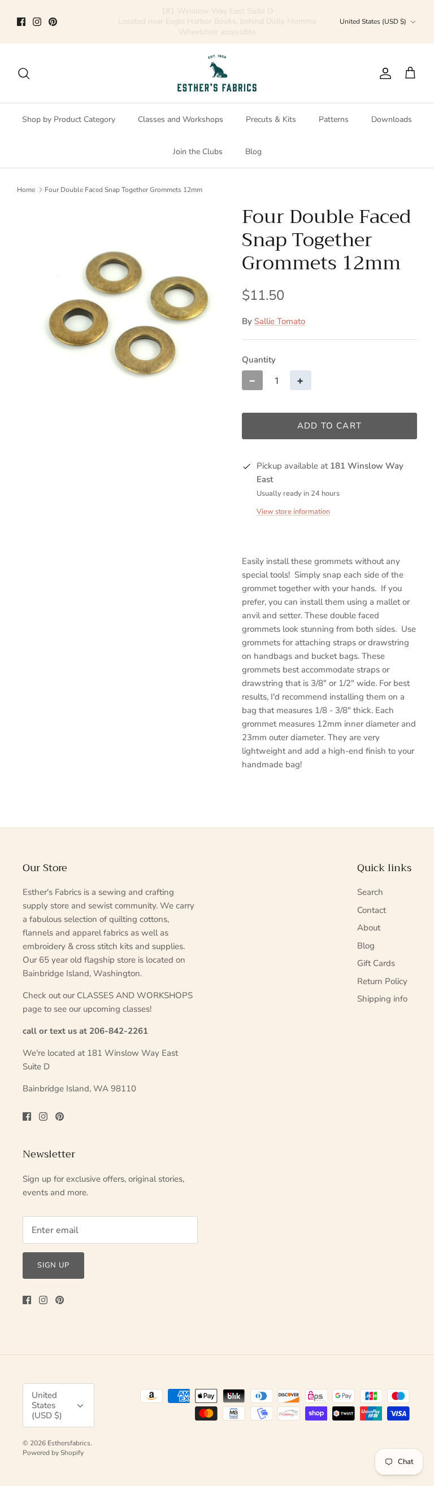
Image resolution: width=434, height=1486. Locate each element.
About (368, 927)
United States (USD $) (373, 21)
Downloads (391, 119)
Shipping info (382, 998)
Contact (371, 910)
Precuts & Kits (271, 119)
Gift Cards (376, 963)
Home (26, 189)
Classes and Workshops (180, 119)
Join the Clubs (198, 151)
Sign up (53, 1265)
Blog (253, 151)
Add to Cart (329, 425)
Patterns (334, 119)
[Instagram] (37, 22)
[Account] (383, 73)
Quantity (259, 359)
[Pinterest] (53, 22)
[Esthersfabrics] (217, 73)
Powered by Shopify (53, 1452)
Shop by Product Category (68, 119)
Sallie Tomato (279, 321)
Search (370, 892)
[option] (117, 305)
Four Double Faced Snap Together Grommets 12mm (123, 189)
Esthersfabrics (68, 1443)
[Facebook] (21, 22)
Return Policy (382, 981)
